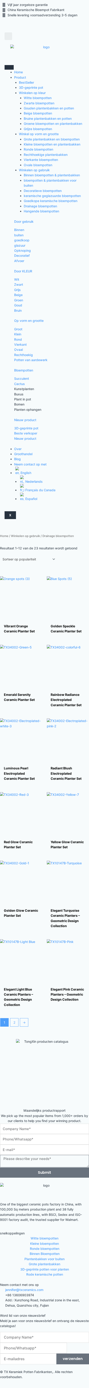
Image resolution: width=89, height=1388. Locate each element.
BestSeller (26, 82)
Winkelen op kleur (32, 93)
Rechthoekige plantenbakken (46, 155)
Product (20, 77)
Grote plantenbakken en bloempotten (52, 139)
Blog (17, 459)
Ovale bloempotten (38, 165)
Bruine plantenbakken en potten (48, 118)
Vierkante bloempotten (41, 160)
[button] (8, 36)
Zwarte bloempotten (39, 103)
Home (18, 72)
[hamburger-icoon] (9, 67)
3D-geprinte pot (31, 87)
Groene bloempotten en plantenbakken (53, 124)
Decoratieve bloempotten (43, 191)
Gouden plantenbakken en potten (49, 108)
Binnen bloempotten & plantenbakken (52, 175)
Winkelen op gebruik (34, 170)
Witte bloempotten (38, 98)
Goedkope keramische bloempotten (50, 201)
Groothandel (23, 454)
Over (17, 449)
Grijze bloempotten (38, 129)
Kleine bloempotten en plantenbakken (52, 144)
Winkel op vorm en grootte (39, 134)
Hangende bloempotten (41, 211)
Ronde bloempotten (38, 149)
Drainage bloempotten (40, 206)
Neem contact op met (30, 464)
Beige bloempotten (38, 113)
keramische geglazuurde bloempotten (52, 196)
